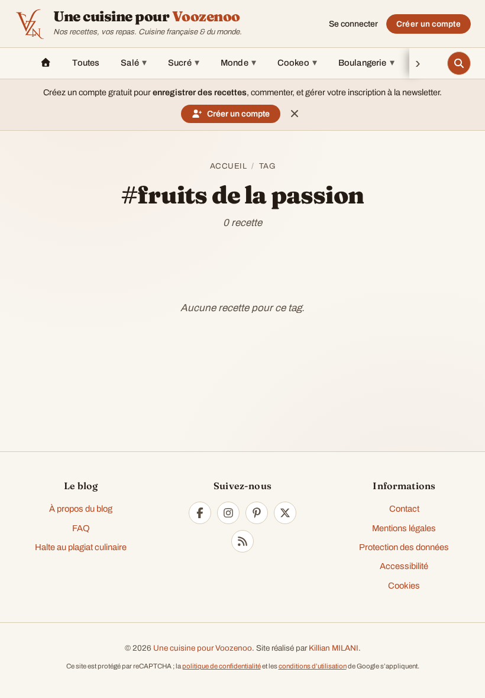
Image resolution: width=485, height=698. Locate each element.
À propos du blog (80, 508)
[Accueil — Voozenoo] (29, 23)
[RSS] (242, 541)
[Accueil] (45, 63)
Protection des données (404, 547)
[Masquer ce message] (294, 113)
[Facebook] (200, 513)
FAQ (81, 528)
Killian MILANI (333, 648)
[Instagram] (228, 513)
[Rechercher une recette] (459, 63)
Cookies (404, 585)
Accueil (228, 165)
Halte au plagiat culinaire (81, 547)
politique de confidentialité (221, 666)
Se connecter (353, 24)
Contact (404, 508)
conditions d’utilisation (313, 666)
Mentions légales (404, 528)
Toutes (85, 62)
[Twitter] (285, 513)
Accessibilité (404, 566)
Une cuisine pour (146, 16)
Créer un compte (428, 24)
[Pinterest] (256, 513)
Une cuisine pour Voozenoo (202, 648)
